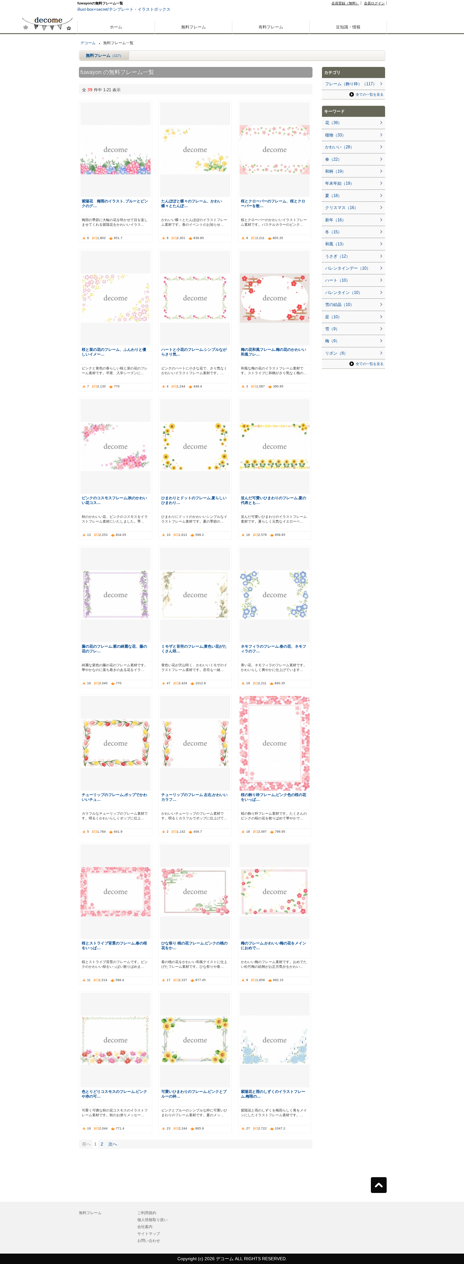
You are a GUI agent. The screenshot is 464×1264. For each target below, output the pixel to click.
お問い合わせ (148, 1240)
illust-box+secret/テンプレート (105, 9)
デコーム (88, 43)
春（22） (333, 159)
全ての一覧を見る (370, 94)
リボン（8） (336, 353)
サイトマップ (148, 1233)
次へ (112, 1144)
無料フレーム (193, 27)
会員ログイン (374, 3)
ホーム (116, 27)
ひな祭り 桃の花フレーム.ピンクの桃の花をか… (194, 945)
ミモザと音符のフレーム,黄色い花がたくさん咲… (194, 648)
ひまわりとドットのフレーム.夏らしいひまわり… (194, 500)
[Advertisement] (47, 226)
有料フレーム (271, 27)
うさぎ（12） (337, 256)
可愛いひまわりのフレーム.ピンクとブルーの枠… (194, 1093)
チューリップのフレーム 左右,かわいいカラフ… (194, 797)
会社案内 (144, 1227)
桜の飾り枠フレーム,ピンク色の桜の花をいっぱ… (273, 797)
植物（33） (335, 135)
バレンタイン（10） (343, 292)
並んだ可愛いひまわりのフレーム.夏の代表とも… (273, 500)
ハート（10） (337, 280)
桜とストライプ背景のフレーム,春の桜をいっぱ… (114, 945)
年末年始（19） (339, 183)
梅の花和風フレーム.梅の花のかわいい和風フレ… (273, 351)
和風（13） (335, 244)
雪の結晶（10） (339, 304)
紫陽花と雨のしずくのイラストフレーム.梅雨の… (273, 1093)
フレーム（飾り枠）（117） (351, 83)
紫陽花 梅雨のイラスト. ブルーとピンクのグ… (115, 203)
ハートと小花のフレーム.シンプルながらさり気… (194, 351)
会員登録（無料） (345, 3)
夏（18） (333, 195)
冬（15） (333, 232)
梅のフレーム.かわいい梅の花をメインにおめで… (273, 945)
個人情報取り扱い (152, 1220)
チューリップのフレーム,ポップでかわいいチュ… (114, 797)
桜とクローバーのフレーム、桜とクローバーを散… (273, 203)
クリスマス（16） (341, 207)
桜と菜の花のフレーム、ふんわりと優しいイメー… (114, 351)
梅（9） (332, 340)
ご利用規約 (146, 1213)
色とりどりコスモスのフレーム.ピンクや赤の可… (114, 1093)
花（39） (333, 122)
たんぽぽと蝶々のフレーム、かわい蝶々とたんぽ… (191, 203)
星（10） (333, 317)
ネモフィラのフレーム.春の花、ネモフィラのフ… (273, 648)
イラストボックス (154, 9)
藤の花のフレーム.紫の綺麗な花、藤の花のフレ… (114, 648)
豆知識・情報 (348, 27)
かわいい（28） (339, 147)
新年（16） (335, 220)
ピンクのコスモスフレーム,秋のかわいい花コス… (114, 500)
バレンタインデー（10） (348, 268)
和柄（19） (335, 171)
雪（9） (332, 328)
